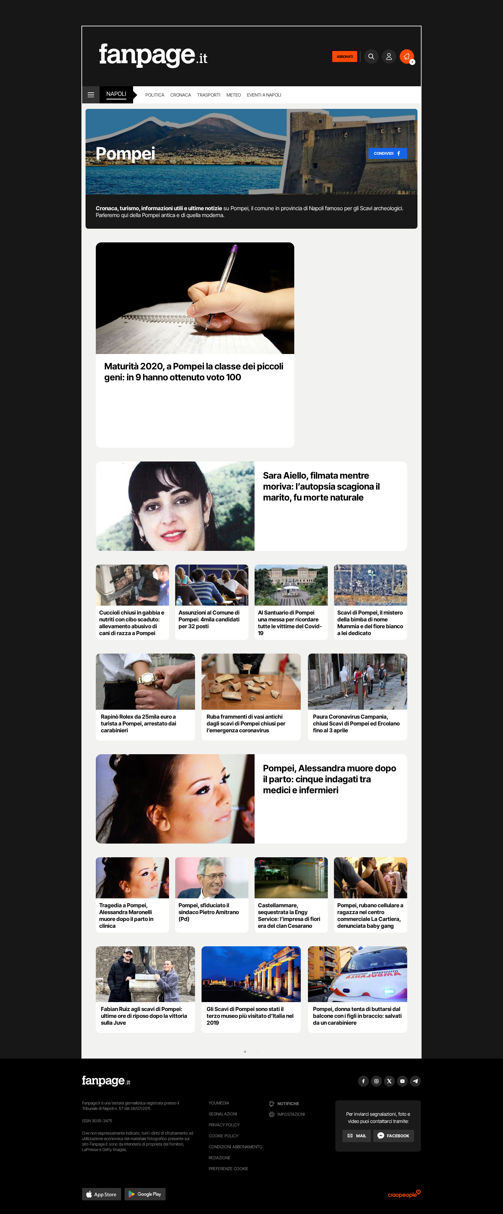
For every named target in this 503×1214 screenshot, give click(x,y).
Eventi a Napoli (264, 95)
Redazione (220, 1157)
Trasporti (208, 95)
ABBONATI (345, 56)
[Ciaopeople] (404, 1196)
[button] (101, 1194)
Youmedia (219, 1102)
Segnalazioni (223, 1113)
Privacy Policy (224, 1124)
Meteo (234, 95)
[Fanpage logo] (144, 56)
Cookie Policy (223, 1135)
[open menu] (91, 94)
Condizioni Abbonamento (235, 1146)
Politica (154, 95)
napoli (116, 93)
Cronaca (180, 95)
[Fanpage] (106, 1081)
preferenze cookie (228, 1168)
